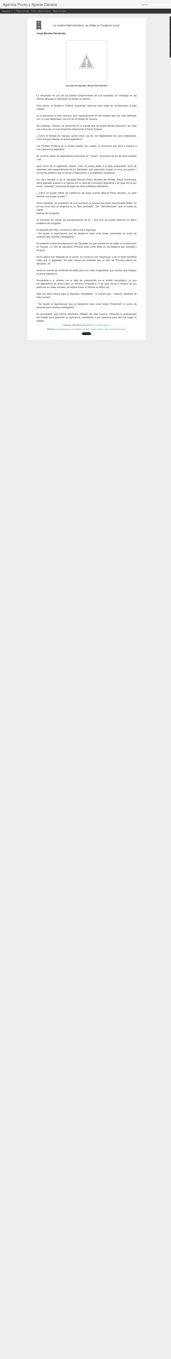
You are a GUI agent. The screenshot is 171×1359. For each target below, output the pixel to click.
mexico (93, 329)
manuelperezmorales (80, 329)
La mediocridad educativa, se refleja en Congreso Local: (86, 25)
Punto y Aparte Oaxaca (100, 325)
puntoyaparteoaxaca (117, 329)
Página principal (22, 11)
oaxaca (100, 329)
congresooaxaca (63, 329)
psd (106, 329)
